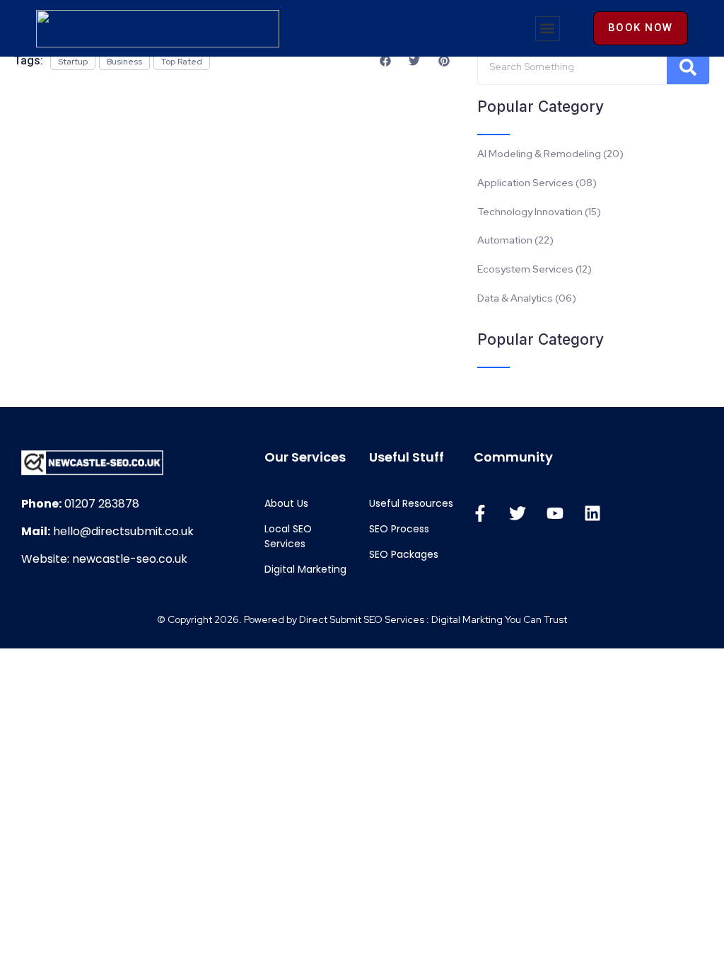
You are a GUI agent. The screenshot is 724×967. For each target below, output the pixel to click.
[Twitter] (518, 513)
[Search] (688, 67)
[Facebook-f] (480, 513)
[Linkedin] (592, 513)
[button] (547, 28)
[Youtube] (555, 513)
